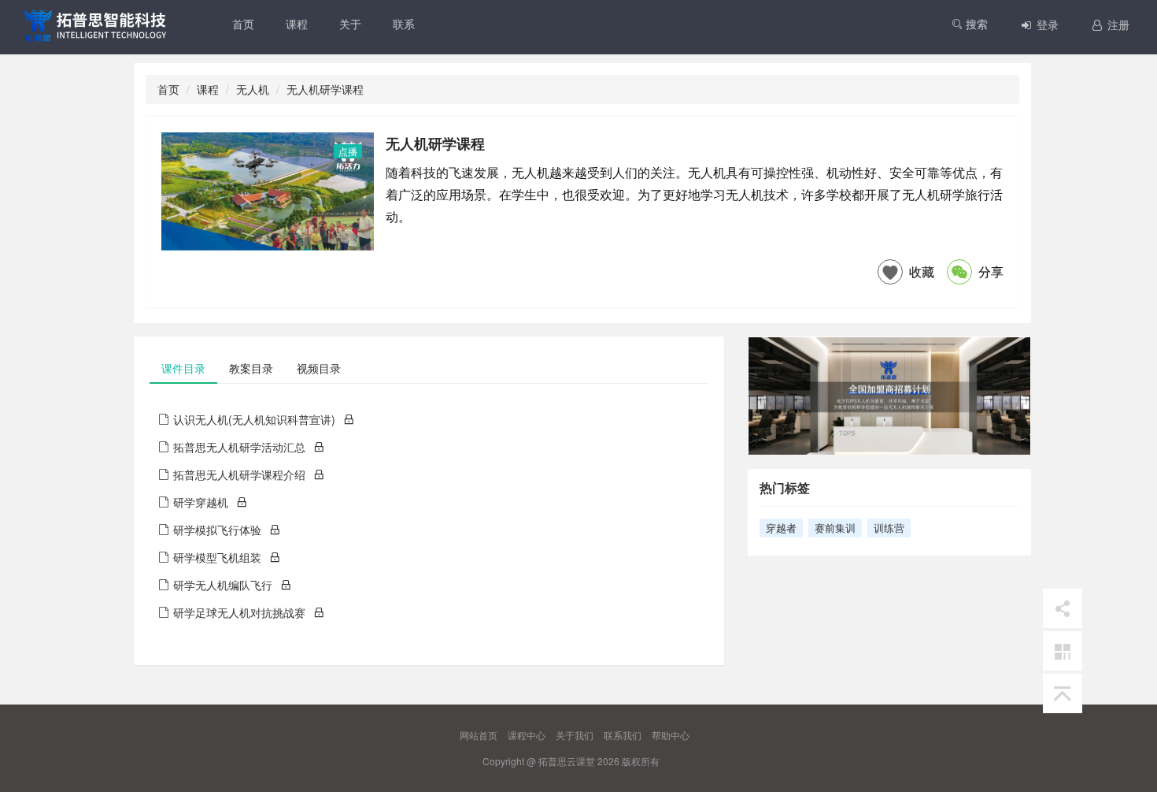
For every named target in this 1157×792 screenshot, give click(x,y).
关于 (350, 24)
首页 (243, 24)
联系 (404, 24)
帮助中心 (670, 735)
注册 (1116, 24)
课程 (297, 24)
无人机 (252, 89)
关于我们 (574, 735)
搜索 (975, 24)
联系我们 (622, 735)
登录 (1046, 24)
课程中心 (526, 735)
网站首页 (478, 735)
